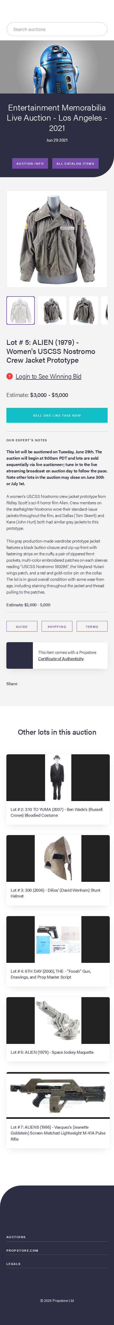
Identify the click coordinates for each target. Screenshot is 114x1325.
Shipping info (57, 628)
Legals (13, 1263)
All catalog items (75, 163)
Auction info (30, 163)
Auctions (16, 1236)
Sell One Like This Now (57, 415)
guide (22, 626)
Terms (92, 626)
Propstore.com (22, 1250)
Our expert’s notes (26, 440)
